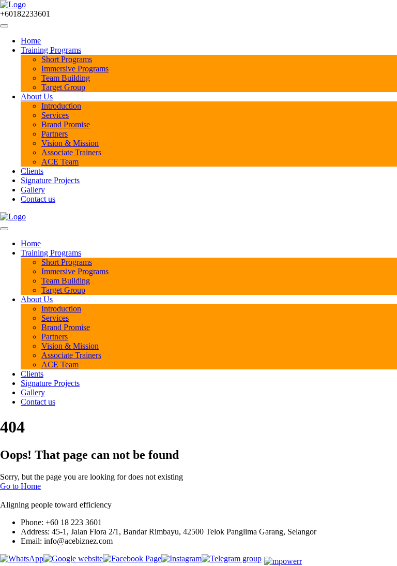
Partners (54, 133)
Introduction (61, 105)
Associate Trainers (71, 152)
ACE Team (60, 161)
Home (31, 40)
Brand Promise (65, 124)
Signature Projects (50, 180)
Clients (32, 171)
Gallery (33, 189)
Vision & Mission (70, 143)
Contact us (38, 199)
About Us (37, 96)
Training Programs (51, 50)
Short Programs (66, 59)
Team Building (65, 77)
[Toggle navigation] (4, 25)
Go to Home (20, 486)
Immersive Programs (75, 68)
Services (55, 115)
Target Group (63, 87)
